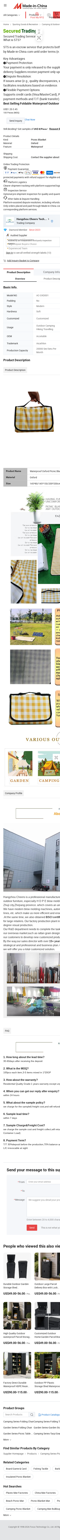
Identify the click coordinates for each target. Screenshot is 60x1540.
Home (6, 24)
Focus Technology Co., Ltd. (42, 1526)
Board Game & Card (16, 1468)
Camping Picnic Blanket (18, 1508)
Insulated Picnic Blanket (18, 1476)
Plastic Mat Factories (17, 1492)
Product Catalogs (50, 1414)
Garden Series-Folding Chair (17, 1427)
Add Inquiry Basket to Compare (23, 260)
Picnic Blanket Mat (40, 1500)
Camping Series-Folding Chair (18, 1421)
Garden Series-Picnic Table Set (18, 1433)
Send (31, 1227)
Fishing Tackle (41, 1468)
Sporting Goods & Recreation (25, 24)
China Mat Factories (45, 1492)
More (6, 1515)
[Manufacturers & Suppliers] (30, 6)
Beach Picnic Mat (15, 1500)
